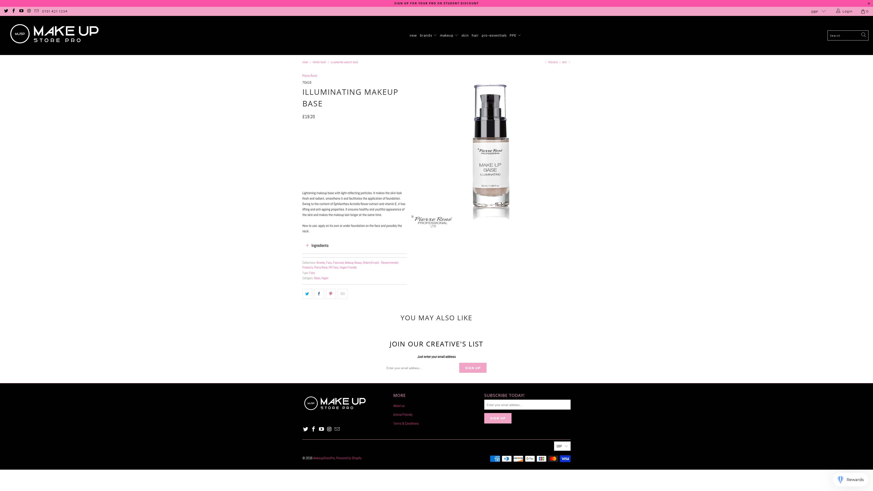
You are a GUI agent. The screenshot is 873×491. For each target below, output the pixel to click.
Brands (321, 263)
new (413, 35)
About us (399, 405)
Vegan (324, 278)
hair (475, 35)
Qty (304, 151)
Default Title (313, 137)
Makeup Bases (353, 263)
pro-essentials (494, 35)
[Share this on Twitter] (307, 294)
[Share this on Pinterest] (331, 294)
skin (465, 35)
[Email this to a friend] (343, 294)
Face (329, 263)
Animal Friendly (403, 414)
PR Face (333, 267)
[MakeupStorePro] (54, 35)
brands (426, 35)
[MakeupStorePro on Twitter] (5, 11)
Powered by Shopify (348, 458)
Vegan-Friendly (348, 267)
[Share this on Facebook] (319, 294)
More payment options (380, 183)
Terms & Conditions (406, 423)
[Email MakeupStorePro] (36, 11)
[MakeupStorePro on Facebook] (13, 11)
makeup (447, 35)
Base (317, 278)
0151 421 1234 (55, 11)
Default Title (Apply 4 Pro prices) (350, 137)
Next (565, 62)
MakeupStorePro (324, 458)
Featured (338, 263)
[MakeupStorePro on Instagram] (28, 11)
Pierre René (309, 75)
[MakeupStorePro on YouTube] (21, 11)
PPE (514, 35)
